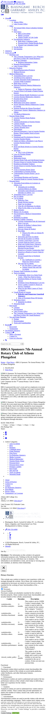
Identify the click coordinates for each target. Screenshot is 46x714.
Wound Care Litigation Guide (28, 45)
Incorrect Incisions (20, 101)
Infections (17, 150)
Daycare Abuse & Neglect (27, 229)
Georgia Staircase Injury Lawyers (29, 242)
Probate (16, 319)
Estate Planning (14, 451)
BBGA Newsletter (24, 33)
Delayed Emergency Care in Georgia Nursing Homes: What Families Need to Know (29, 132)
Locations (12, 20)
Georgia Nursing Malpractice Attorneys (27, 97)
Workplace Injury (19, 300)
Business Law (14, 55)
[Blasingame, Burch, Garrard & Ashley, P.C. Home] (23, 13)
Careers (7, 486)
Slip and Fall (13, 470)
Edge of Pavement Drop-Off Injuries (30, 298)
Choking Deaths (19, 124)
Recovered (13, 327)
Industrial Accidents (24, 302)
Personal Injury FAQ (16, 465)
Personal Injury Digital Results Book (30, 43)
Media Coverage (23, 35)
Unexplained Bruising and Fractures (26, 177)
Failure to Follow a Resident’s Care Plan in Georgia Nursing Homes (28, 142)
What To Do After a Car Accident (29, 208)
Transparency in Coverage (14, 493)
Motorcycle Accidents (21, 212)
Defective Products (15, 68)
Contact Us (20, 2)
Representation (19, 321)
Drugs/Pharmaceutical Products (24, 70)
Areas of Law (9, 53)
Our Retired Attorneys (12, 330)
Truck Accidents (19, 273)
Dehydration (18, 129)
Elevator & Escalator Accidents (28, 238)
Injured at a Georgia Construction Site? (31, 250)
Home (3, 362)
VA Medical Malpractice (22, 114)
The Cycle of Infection (25, 152)
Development (18, 309)
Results (7, 325)
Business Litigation (20, 60)
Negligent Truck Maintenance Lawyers (31, 283)
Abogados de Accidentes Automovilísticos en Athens (27, 188)
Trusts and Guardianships (22, 323)
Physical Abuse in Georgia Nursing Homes (28, 162)
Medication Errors (20, 158)
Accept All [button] (15, 713)
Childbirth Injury (15, 449)
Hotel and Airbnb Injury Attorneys (29, 244)
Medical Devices (19, 72)
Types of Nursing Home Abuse (24, 170)
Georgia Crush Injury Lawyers (28, 240)
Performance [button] (5, 675)
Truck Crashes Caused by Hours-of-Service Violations (30, 285)
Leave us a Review (15, 338)
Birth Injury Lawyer (20, 83)
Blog (15, 30)
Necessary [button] (4, 587)
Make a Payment (15, 334)
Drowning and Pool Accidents (28, 237)
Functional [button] (4, 665)
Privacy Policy (10, 491)
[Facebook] (6, 432)
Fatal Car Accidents (24, 204)
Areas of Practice (11, 482)
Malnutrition (18, 156)
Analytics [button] (4, 685)
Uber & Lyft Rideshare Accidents (29, 206)
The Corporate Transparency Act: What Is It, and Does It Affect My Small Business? (29, 57)
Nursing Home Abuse (16, 116)
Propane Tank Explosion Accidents (25, 271)
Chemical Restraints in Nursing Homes (27, 122)
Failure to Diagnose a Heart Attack (29, 89)
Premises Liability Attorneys (23, 219)
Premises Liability (15, 467)
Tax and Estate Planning (17, 317)
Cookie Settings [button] (6, 713)
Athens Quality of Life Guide (28, 37)
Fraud (16, 145)
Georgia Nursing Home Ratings (24, 118)
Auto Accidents (14, 444)
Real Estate (13, 306)
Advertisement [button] (6, 694)
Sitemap (8, 546)
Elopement (17, 135)
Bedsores (17, 120)
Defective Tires (23, 200)
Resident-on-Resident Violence (24, 164)
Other (11, 26)
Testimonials (13, 329)
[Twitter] (6, 434)
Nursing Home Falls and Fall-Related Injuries (29, 160)
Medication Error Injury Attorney (25, 102)
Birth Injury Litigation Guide (27, 41)
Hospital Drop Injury (21, 99)
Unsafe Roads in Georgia (22, 292)
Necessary (6, 589)
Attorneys (8, 51)
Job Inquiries (18, 49)
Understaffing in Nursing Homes (25, 171)
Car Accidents (18, 198)
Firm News (17, 32)
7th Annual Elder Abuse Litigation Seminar (28, 28)
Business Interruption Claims (27, 62)
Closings (17, 307)
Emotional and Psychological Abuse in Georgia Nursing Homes (27, 138)
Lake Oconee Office (20, 24)
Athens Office (18, 22)
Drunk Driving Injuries (25, 202)
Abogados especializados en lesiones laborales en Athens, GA (30, 192)
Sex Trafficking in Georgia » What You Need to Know (32, 260)
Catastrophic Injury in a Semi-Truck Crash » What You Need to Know (30, 276)
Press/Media (9, 489)
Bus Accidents (18, 196)
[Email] (6, 438)
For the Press (18, 47)
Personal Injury (14, 181)
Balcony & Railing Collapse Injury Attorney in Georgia (30, 226)
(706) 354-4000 (8, 2)
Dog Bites (21, 231)
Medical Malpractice (16, 74)
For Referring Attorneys (22, 39)
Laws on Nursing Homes (22, 154)
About (7, 18)
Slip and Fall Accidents (26, 263)
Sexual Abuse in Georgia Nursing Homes (28, 166)
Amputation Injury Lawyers (23, 76)
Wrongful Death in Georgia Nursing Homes (28, 179)
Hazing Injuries (19, 210)
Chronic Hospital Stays (21, 127)
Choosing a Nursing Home (23, 125)
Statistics (17, 168)
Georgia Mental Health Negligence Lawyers (29, 95)
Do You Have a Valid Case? (31, 265)
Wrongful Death (19, 304)
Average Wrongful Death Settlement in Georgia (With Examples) (27, 80)
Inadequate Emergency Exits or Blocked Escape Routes (28, 247)
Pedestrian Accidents (21, 217)
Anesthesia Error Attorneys (23, 78)
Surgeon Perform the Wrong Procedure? (27, 108)
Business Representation (22, 64)
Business (12, 447)
